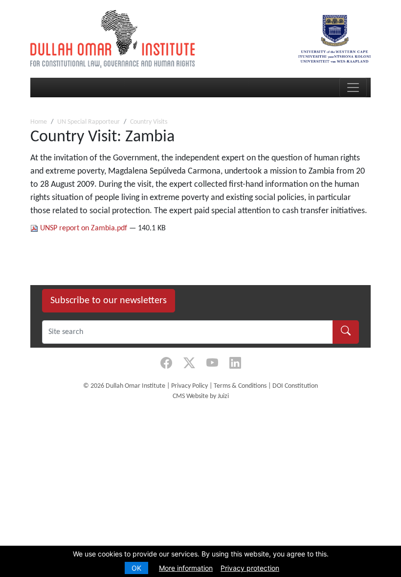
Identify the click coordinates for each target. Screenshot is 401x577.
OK (136, 568)
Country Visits (148, 122)
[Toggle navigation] (353, 87)
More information (186, 568)
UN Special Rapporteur (88, 122)
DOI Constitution (295, 386)
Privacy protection (250, 568)
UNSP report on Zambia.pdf (83, 228)
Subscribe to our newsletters (108, 301)
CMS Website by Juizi (201, 396)
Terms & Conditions (240, 386)
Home (38, 122)
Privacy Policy (189, 386)
